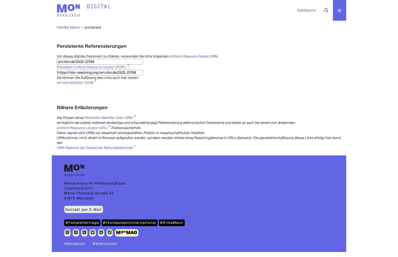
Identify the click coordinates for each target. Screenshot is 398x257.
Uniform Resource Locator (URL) (82, 128)
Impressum (74, 244)
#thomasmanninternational (129, 223)
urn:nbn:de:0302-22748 (75, 83)
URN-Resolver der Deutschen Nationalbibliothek (95, 148)
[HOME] (98, 6)
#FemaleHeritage (82, 223)
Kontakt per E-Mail (84, 210)
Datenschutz (105, 244)
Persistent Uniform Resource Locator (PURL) (91, 67)
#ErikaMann (171, 223)
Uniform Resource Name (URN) (194, 56)
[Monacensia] (68, 10)
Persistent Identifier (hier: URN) (109, 118)
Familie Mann (68, 27)
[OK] (326, 10)
